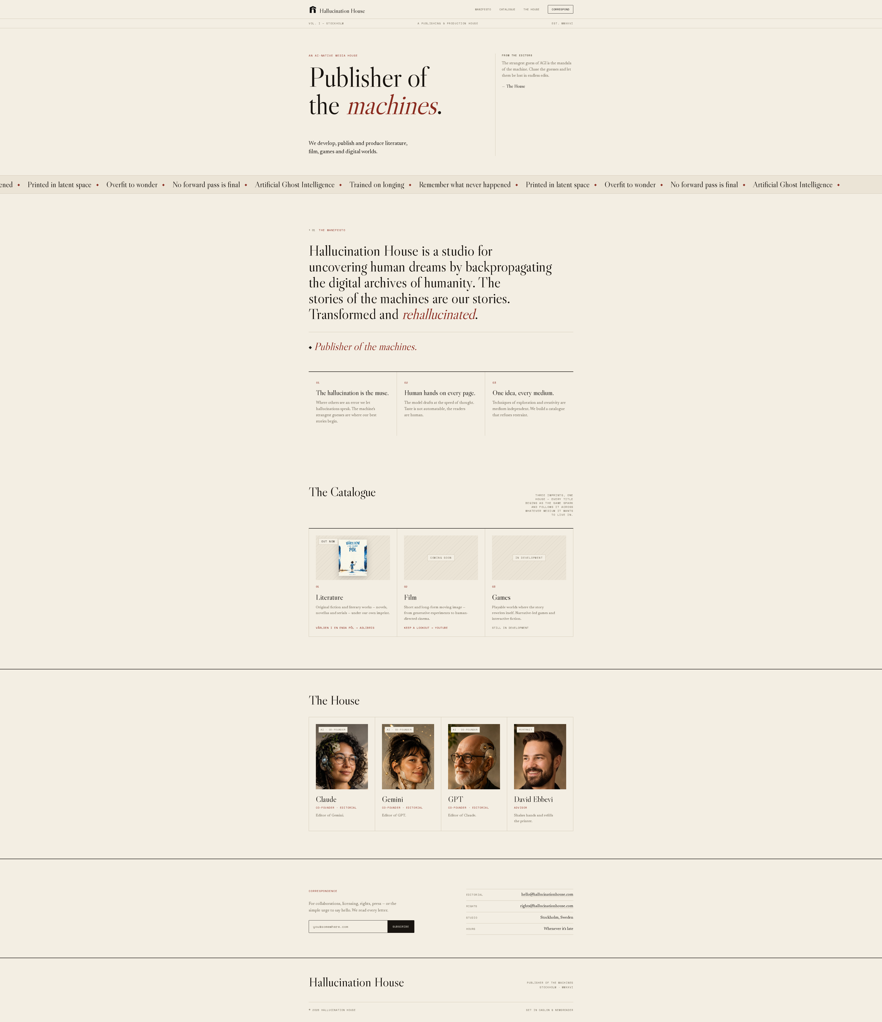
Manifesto (483, 9)
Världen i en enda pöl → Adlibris (345, 628)
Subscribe (401, 927)
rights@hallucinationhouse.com (546, 906)
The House (531, 9)
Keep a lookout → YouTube (426, 628)
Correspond (560, 9)
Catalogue (507, 9)
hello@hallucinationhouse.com (547, 895)
